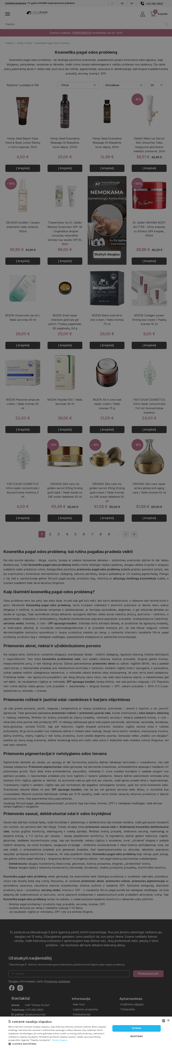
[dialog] (86, 1032)
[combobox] (163, 1020)
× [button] (168, 1020)
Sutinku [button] (136, 1028)
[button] (58, 1043)
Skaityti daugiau (60, 1040)
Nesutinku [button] (136, 1036)
